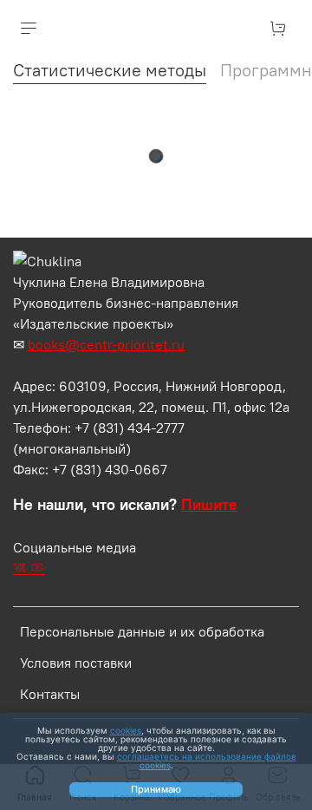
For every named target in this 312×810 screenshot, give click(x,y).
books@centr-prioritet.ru (106, 344)
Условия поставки (76, 662)
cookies (125, 730)
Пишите (209, 504)
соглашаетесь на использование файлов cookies (206, 760)
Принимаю (156, 789)
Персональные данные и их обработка (142, 631)
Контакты (50, 693)
